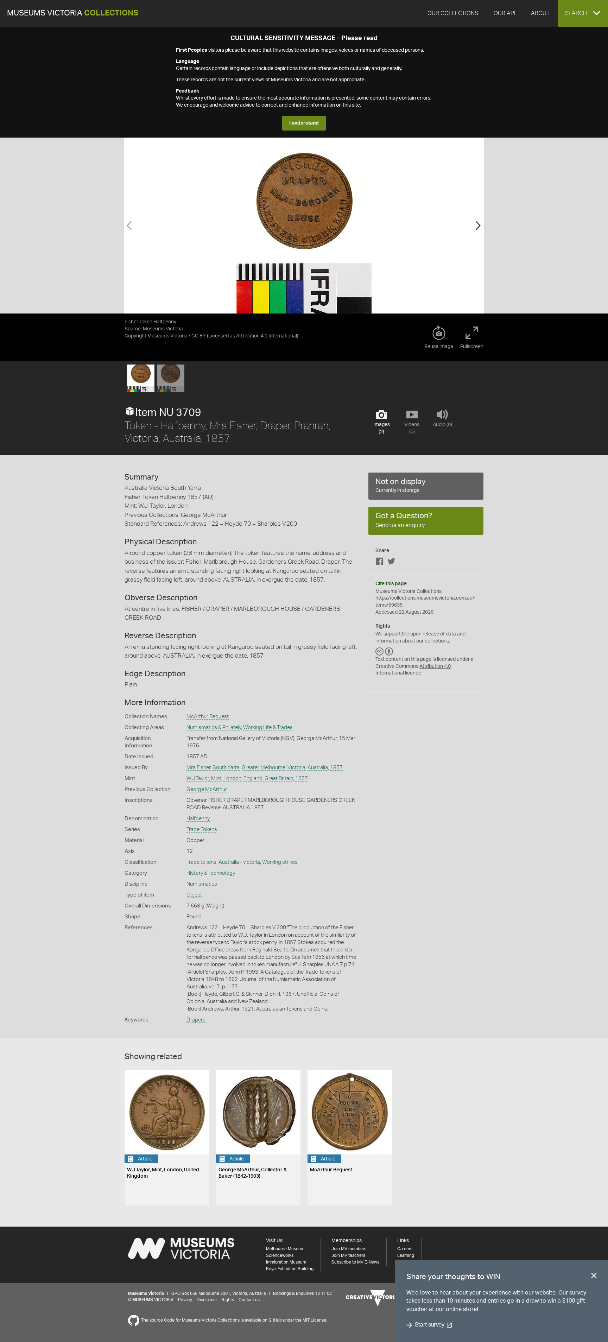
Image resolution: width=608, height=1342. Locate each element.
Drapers (195, 1020)
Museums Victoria (72, 13)
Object (194, 895)
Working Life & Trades (268, 727)
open (416, 634)
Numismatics (201, 884)
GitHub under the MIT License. (297, 1320)
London (232, 778)
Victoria (296, 767)
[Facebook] (379, 562)
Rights (228, 1300)
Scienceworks (279, 1255)
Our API (504, 13)
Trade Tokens (201, 829)
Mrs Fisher (198, 767)
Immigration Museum (286, 1262)
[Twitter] (391, 562)
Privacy (185, 1300)
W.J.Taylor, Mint (203, 778)
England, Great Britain (268, 778)
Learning (405, 1255)
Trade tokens (201, 862)
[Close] (594, 1277)
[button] (583, 13)
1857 (336, 767)
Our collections (453, 13)
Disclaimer (207, 1300)
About (540, 13)
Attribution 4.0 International (266, 336)
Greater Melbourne (263, 767)
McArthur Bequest (207, 716)
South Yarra (226, 767)
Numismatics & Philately (213, 727)
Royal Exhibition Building (290, 1269)
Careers (404, 1249)
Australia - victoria (239, 862)
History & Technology (210, 873)
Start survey (429, 1325)
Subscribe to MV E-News (355, 1262)
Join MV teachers (348, 1255)
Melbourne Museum (285, 1249)
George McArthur (206, 789)
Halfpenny (198, 818)
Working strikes (280, 862)
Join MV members (348, 1249)
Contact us (249, 1300)
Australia (318, 767)
